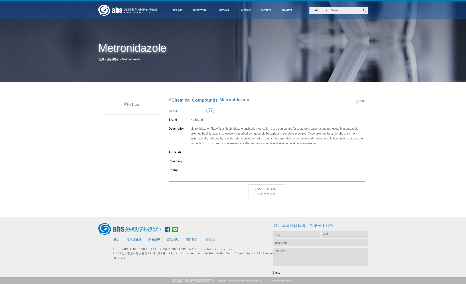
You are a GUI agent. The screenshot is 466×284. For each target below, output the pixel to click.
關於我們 (192, 239)
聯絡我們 (211, 239)
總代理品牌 (134, 239)
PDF (362, 101)
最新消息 (173, 239)
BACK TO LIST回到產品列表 (267, 191)
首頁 (117, 239)
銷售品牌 (154, 239)
